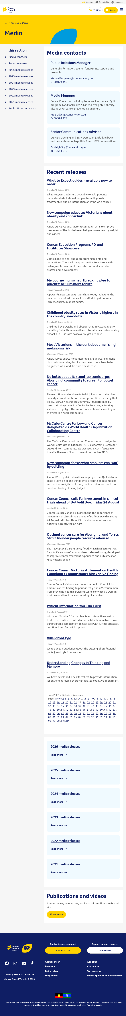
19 (62, 702)
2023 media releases (65, 817)
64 (49, 713)
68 (66, 713)
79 (114, 713)
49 (54, 709)
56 (84, 709)
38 (75, 706)
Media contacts (18, 57)
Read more (57, 754)
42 (92, 706)
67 (62, 713)
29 (105, 702)
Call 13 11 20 (63, 950)
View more (56, 914)
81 (54, 717)
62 (109, 709)
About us (89, 2)
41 (88, 706)
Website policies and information (104, 975)
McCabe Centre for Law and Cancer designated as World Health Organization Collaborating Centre (79, 427)
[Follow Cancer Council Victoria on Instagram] (15, 965)
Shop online (51, 975)
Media (25, 22)
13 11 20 (96, 10)
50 (58, 709)
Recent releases (18, 63)
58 (92, 709)
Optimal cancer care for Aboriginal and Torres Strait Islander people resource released (83, 536)
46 (109, 706)
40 (84, 706)
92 (101, 717)
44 (101, 706)
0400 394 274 (59, 118)
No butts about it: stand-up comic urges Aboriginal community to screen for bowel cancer (80, 380)
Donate (113, 10)
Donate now (105, 950)
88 (84, 717)
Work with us (94, 970)
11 (96, 698)
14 (109, 698)
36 (66, 706)
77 (105, 713)
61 (105, 709)
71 (79, 713)
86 (75, 717)
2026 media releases (65, 746)
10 (92, 698)
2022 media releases (65, 841)
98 (58, 720)
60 (101, 709)
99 (62, 720)
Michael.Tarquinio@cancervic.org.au (72, 78)
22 (75, 702)
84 (66, 717)
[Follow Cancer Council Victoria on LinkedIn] (24, 965)
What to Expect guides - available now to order (79, 182)
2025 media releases (65, 770)
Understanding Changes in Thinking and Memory (78, 664)
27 (97, 702)
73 (88, 713)
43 (97, 706)
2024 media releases (65, 793)
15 (113, 698)
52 (66, 709)
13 (105, 698)
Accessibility (104, 2)
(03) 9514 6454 (60, 151)
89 (88, 717)
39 (79, 706)
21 (71, 702)
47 (114, 706)
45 (105, 706)
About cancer (52, 961)
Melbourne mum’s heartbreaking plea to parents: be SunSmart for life (78, 282)
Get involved (52, 970)
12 (101, 698)
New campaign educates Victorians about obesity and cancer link (79, 214)
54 (75, 709)
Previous (59, 698)
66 (58, 713)
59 (97, 709)
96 (49, 720)
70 (75, 713)
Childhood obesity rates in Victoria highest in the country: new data (82, 314)
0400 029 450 (59, 82)
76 (101, 713)
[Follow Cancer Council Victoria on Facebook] (7, 965)
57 (88, 709)
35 (62, 706)
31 (114, 702)
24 (84, 702)
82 (58, 717)
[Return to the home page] (8, 12)
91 (97, 717)
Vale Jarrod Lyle (59, 638)
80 (49, 717)
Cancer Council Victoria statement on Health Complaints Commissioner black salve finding (82, 572)
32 (49, 706)
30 (109, 702)
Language (119, 2)
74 (92, 713)
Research (50, 966)
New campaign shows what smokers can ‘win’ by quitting (82, 464)
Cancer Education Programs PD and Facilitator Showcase (75, 246)
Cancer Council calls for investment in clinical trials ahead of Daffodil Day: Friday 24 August (83, 500)
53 (71, 709)
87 (79, 717)
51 (62, 709)
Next (66, 720)
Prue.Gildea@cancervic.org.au (68, 114)
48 (49, 709)
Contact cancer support (63, 944)
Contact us (93, 966)
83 (62, 717)
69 (71, 713)
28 (101, 702)
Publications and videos (23, 108)
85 (71, 717)
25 (88, 702)
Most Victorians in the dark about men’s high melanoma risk (82, 346)
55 (79, 709)
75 (97, 713)
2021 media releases (65, 864)
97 (54, 720)
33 (54, 706)
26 (92, 702)
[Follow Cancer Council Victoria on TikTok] (32, 965)
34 (58, 706)
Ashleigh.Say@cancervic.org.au (69, 147)
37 (71, 706)
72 (84, 713)
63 (114, 709)
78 (109, 713)
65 (54, 713)
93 (105, 717)
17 (54, 702)
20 (66, 702)
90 (92, 717)
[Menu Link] (121, 11)
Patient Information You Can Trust (74, 605)
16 (49, 702)
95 (114, 717)
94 (109, 717)
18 (58, 702)
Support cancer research (105, 944)
